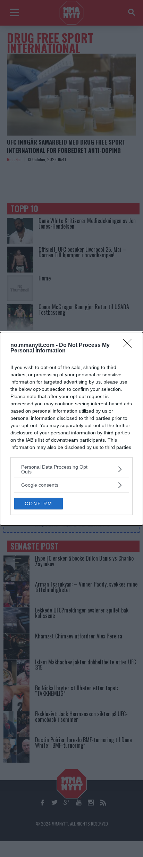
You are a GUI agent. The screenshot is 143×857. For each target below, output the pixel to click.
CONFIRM (38, 503)
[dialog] (71, 428)
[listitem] (71, 469)
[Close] (129, 345)
